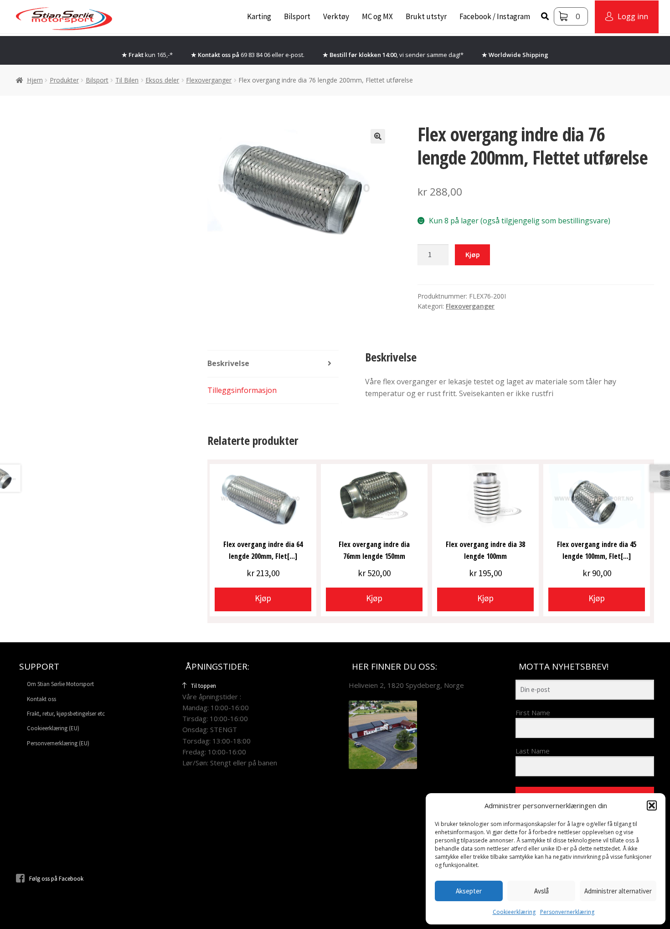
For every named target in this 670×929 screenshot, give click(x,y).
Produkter (64, 80)
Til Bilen (127, 80)
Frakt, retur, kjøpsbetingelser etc (66, 713)
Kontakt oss (41, 699)
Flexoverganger (209, 80)
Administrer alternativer (618, 891)
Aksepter (469, 891)
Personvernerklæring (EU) (58, 743)
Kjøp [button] (263, 598)
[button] (651, 805)
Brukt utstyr (426, 16)
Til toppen (203, 686)
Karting (259, 16)
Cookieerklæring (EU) (53, 728)
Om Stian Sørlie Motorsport (60, 684)
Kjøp (472, 254)
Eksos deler (162, 80)
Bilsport (297, 16)
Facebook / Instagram (494, 16)
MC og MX (377, 16)
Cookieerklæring (514, 912)
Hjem (35, 80)
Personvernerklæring (567, 912)
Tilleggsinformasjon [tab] (242, 390)
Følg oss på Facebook (56, 879)
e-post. (294, 55)
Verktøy (336, 16)
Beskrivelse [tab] (228, 363)
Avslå (541, 891)
